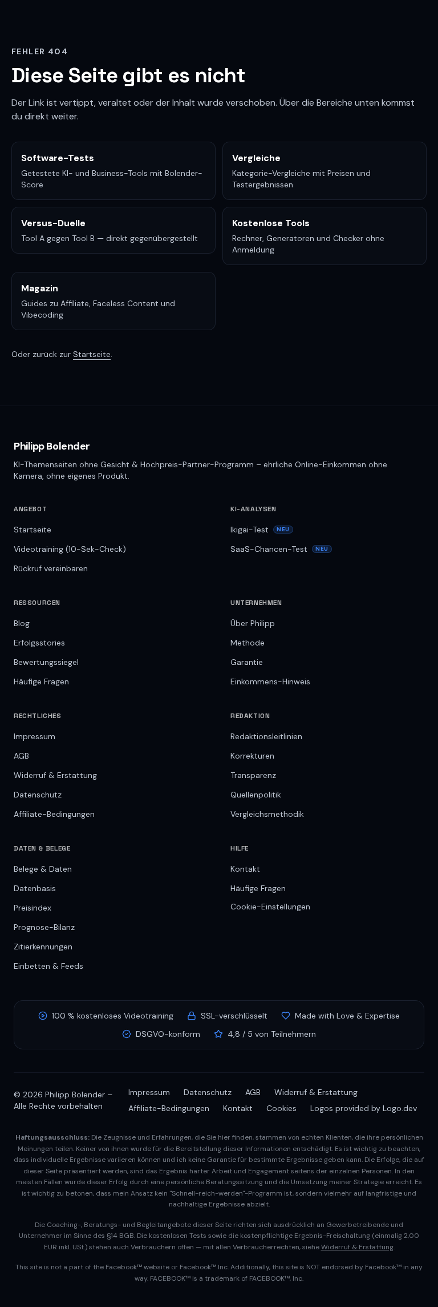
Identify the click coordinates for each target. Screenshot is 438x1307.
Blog (22, 623)
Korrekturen (252, 756)
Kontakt (245, 869)
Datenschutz (38, 794)
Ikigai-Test (260, 529)
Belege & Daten (43, 869)
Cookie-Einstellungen (270, 906)
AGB (21, 756)
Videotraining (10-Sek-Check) (70, 549)
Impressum (34, 736)
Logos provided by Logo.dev (363, 1108)
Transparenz (253, 775)
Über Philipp (252, 623)
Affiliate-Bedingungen (54, 814)
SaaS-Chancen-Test (279, 549)
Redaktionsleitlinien (266, 736)
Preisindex (32, 908)
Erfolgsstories (39, 643)
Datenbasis (35, 888)
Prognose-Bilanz (44, 927)
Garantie (246, 662)
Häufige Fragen (41, 681)
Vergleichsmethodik (267, 814)
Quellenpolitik (255, 794)
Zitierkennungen (43, 946)
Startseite (92, 354)
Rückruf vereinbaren (51, 568)
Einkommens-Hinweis (270, 681)
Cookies (281, 1108)
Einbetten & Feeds (48, 966)
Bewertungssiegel (46, 662)
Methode (247, 643)
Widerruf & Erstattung (55, 775)
